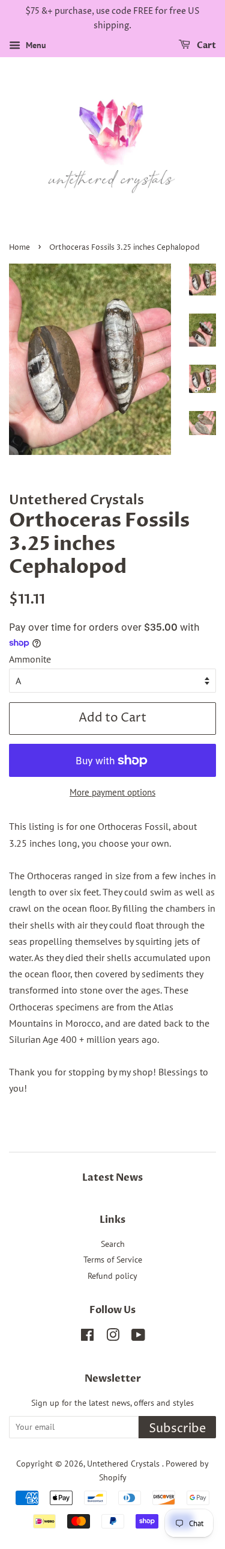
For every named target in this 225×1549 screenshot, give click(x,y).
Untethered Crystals (124, 1463)
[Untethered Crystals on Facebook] (87, 1337)
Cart (205, 45)
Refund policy (112, 1275)
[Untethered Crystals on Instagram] (112, 1337)
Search (113, 1243)
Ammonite (30, 659)
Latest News (112, 1177)
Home (19, 248)
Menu (34, 45)
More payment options (112, 792)
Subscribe (177, 1429)
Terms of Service (112, 1259)
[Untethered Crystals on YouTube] (138, 1337)
